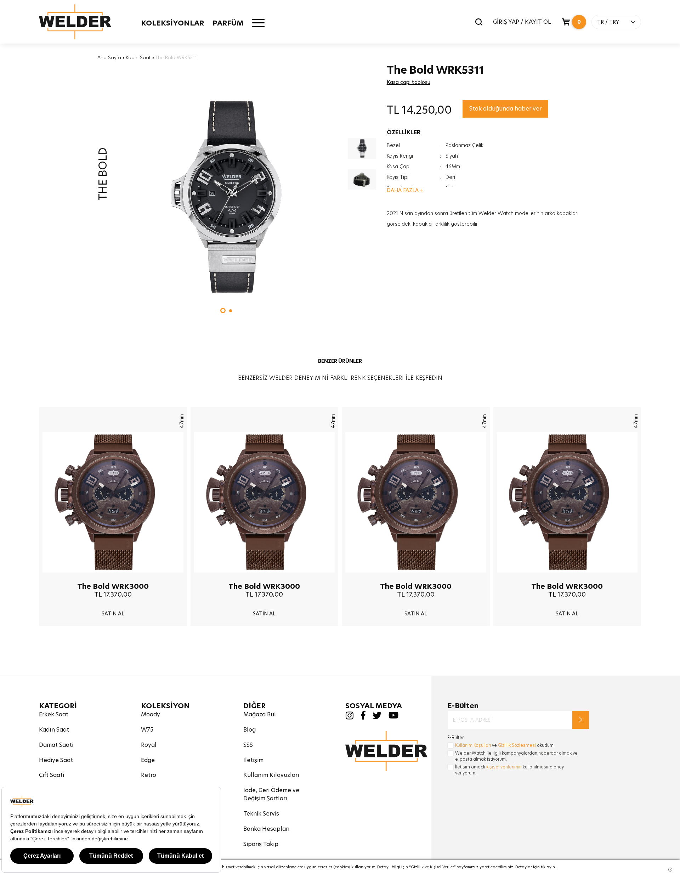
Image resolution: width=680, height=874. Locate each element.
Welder (75, 21)
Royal (149, 745)
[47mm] (112, 577)
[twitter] (377, 717)
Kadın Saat (138, 57)
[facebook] (363, 718)
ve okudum (504, 745)
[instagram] (349, 718)
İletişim (253, 760)
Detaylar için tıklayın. (535, 867)
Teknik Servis (261, 814)
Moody (150, 714)
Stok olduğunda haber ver (505, 109)
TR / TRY (608, 22)
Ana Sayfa (109, 57)
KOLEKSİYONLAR (172, 23)
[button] (223, 310)
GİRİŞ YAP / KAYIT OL (522, 22)
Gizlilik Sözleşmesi (517, 745)
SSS (248, 745)
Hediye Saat (56, 760)
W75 (147, 730)
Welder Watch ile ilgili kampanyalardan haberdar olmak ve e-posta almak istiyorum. (516, 756)
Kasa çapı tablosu (408, 82)
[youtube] (393, 717)
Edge (148, 760)
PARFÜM (228, 23)
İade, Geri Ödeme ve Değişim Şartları (271, 794)
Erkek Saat (53, 714)
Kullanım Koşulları (473, 745)
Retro (148, 775)
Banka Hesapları (266, 829)
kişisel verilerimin (504, 767)
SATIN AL (113, 613)
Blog (249, 730)
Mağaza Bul (259, 714)
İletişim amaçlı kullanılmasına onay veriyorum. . (509, 770)
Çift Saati (51, 775)
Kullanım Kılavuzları (271, 775)
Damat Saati (56, 745)
